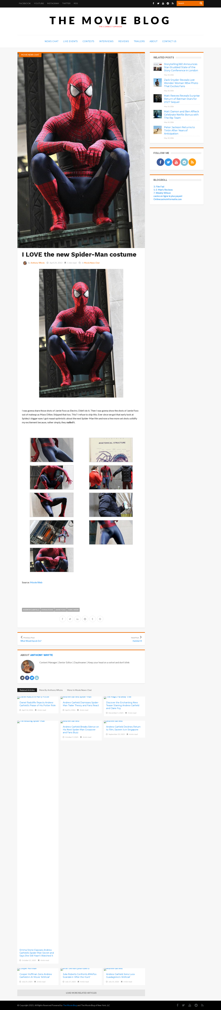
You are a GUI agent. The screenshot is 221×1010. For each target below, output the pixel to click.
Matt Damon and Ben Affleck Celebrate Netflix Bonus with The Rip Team (181, 114)
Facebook (25, 3)
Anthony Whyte (38, 263)
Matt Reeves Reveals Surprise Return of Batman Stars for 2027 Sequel (182, 98)
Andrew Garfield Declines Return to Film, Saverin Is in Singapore (123, 728)
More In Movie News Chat (79, 690)
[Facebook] (176, 1005)
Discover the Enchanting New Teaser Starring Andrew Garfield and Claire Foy (122, 705)
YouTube (39, 3)
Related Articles (27, 690)
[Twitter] (182, 1005)
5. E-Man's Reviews (163, 189)
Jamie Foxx (60, 610)
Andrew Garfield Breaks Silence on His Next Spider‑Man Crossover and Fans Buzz (81, 729)
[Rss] (201, 1005)
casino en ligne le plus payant (167, 196)
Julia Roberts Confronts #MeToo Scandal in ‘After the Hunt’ (80, 975)
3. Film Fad (158, 186)
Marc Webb (73, 610)
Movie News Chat (30, 55)
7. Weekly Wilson (162, 192)
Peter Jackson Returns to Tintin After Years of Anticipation (179, 130)
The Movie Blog (110, 20)
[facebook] (62, 619)
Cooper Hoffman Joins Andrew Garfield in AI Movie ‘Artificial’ (36, 975)
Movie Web (36, 582)
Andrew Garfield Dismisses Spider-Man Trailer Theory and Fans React (81, 704)
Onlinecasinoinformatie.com (167, 199)
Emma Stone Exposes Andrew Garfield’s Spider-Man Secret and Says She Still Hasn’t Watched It (37, 953)
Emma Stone (47, 610)
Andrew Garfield (31, 610)
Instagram (53, 3)
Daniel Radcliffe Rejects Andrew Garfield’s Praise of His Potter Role (38, 704)
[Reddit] (195, 1005)
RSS (76, 3)
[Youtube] (188, 1005)
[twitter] (70, 619)
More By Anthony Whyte (51, 690)
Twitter (66, 3)
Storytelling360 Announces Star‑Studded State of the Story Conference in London (181, 67)
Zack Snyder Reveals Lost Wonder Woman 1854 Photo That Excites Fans (181, 83)
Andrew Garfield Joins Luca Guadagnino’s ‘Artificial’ (120, 975)
